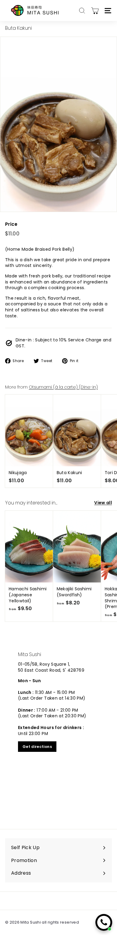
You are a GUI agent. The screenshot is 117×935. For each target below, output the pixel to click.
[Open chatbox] (103, 922)
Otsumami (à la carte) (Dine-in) (63, 387)
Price (11, 224)
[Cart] (95, 11)
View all (103, 503)
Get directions (37, 746)
